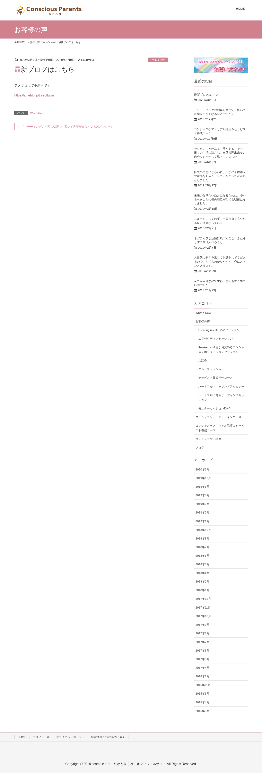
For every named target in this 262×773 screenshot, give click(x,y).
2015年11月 (203, 685)
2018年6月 (202, 555)
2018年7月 (202, 547)
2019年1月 (202, 521)
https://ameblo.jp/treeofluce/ (34, 95)
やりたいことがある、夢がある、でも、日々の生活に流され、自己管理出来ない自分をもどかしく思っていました (220, 152)
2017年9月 (202, 624)
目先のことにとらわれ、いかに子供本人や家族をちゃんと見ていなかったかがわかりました (220, 176)
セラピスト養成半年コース (215, 377)
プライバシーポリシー (70, 737)
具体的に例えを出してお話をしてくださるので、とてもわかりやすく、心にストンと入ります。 (220, 261)
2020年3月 (202, 469)
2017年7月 (202, 642)
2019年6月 (202, 486)
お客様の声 (202, 321)
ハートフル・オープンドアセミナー (221, 386)
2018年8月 (202, 538)
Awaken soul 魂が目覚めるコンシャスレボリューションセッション (221, 350)
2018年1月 (202, 590)
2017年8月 (202, 633)
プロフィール (41, 737)
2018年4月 (202, 573)
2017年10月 (203, 616)
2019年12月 (203, 478)
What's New (158, 59)
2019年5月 (202, 495)
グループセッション (211, 369)
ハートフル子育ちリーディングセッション (221, 397)
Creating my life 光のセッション (218, 330)
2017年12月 (203, 598)
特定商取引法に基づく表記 (108, 737)
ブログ (199, 447)
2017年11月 (203, 607)
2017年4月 (202, 667)
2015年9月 (202, 693)
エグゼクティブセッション (215, 338)
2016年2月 (202, 676)
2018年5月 (202, 564)
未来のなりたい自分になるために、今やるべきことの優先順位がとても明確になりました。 (220, 199)
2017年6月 (202, 650)
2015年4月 (202, 702)
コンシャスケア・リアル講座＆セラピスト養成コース (219, 428)
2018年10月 (203, 530)
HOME (22, 737)
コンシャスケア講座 (208, 439)
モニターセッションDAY (214, 408)
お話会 (202, 360)
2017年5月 (202, 659)
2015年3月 (202, 711)
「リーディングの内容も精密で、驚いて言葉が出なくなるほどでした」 (67, 126)
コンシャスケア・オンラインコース (218, 417)
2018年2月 (202, 581)
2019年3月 (202, 504)
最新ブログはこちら (207, 94)
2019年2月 (202, 512)
